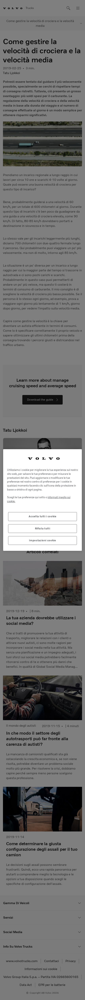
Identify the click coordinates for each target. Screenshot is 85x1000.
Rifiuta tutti (42, 528)
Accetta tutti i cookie (42, 516)
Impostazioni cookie (42, 540)
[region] (42, 500)
